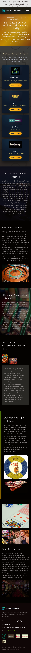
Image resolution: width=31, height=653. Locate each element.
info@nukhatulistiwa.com (14, 630)
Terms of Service (7, 621)
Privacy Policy (18, 621)
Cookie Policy (6, 624)
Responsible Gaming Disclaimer (11, 627)
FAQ (23, 627)
